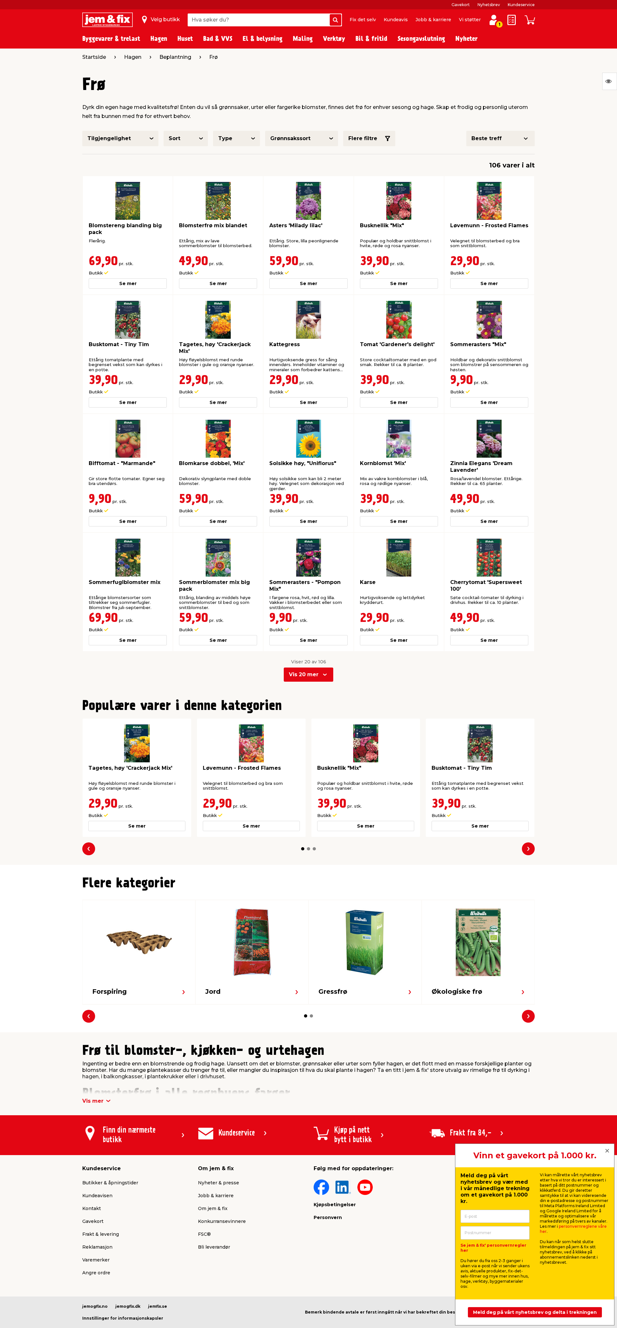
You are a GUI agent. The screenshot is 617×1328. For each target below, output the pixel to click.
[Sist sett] (609, 81)
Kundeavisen (97, 1195)
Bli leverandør (214, 1247)
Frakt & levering (100, 1234)
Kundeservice (521, 5)
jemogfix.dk (127, 1306)
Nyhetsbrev (489, 5)
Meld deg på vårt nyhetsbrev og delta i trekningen (535, 1312)
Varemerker (96, 1260)
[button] (302, 848)
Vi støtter (470, 19)
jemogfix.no (95, 1306)
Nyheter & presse (218, 1183)
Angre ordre (96, 1273)
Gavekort (461, 5)
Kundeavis (396, 19)
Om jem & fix (213, 1208)
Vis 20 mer (303, 674)
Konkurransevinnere (222, 1221)
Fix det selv (363, 19)
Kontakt (91, 1208)
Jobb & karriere (433, 19)
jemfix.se (157, 1306)
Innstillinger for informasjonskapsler (122, 1318)
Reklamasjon (97, 1247)
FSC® (204, 1234)
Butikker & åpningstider (110, 1183)
